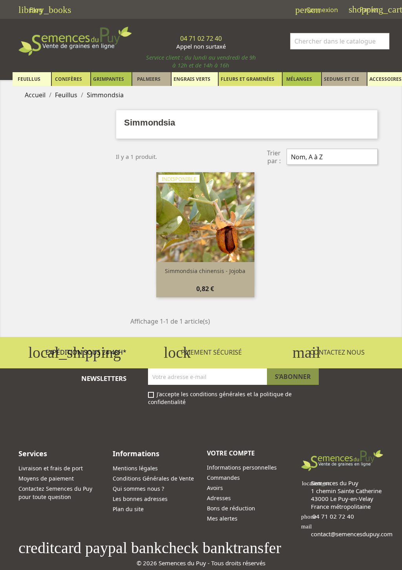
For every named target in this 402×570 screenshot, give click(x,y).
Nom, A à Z (331, 158)
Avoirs (215, 488)
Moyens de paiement (46, 478)
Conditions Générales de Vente (153, 478)
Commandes (223, 477)
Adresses (219, 498)
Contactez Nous (328, 352)
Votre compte (231, 453)
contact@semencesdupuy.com (352, 534)
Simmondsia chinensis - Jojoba (205, 271)
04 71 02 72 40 (333, 516)
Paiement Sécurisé (203, 352)
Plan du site (128, 509)
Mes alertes (222, 518)
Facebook (27, 428)
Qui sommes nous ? (138, 488)
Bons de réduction (231, 508)
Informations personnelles (242, 467)
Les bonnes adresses (140, 499)
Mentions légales (135, 468)
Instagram (46, 428)
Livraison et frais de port (50, 468)
